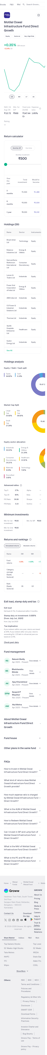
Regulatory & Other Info (31, 997)
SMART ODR (26, 1009)
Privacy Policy (29, 1001)
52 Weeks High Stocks (13, 948)
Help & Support (37, 917)
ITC (5, 961)
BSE (29, 980)
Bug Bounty (28, 1033)
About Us (38, 894)
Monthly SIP (17, 148)
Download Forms (28, 1014)
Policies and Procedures (26, 990)
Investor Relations (38, 930)
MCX (37, 980)
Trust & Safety (37, 924)
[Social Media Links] (5, 920)
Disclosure (25, 1005)
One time (29, 148)
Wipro (6, 965)
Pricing (37, 898)
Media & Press (37, 907)
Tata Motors (9, 952)
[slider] (5, 164)
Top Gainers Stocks (12, 944)
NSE (23, 980)
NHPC (6, 956)
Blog (36, 902)
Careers (37, 912)
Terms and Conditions (30, 984)
